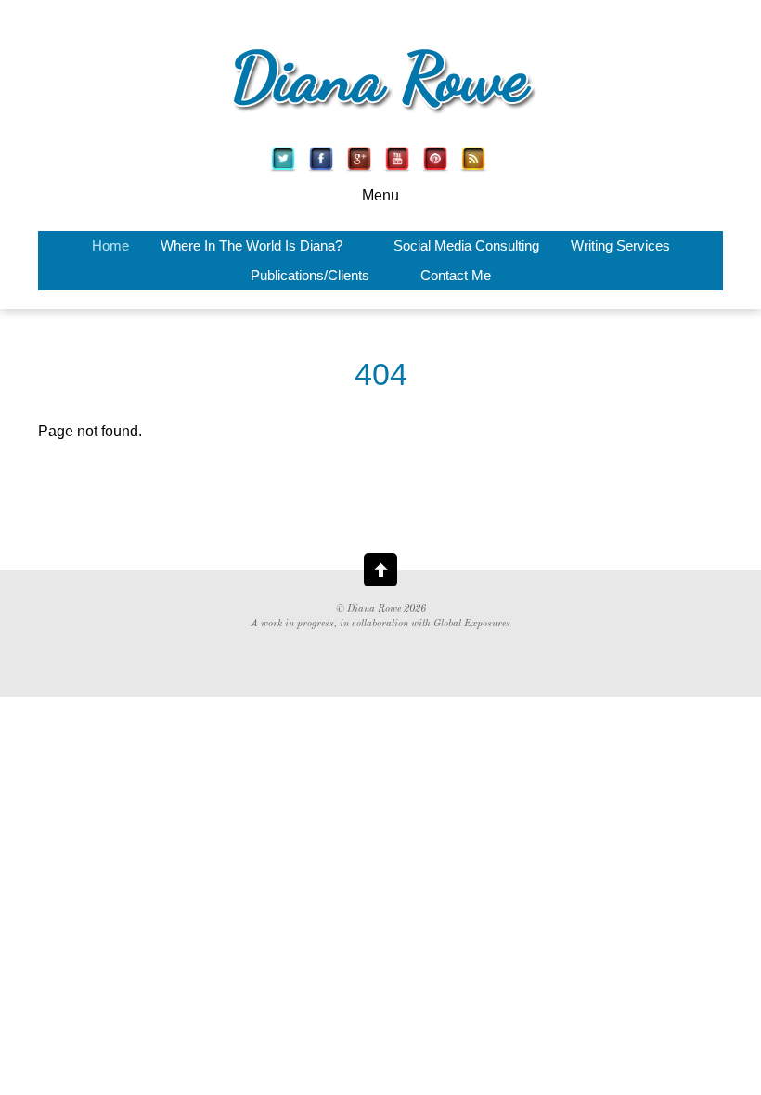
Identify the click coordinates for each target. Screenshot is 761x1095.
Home (110, 245)
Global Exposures (471, 624)
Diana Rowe (374, 609)
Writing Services (620, 245)
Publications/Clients (310, 275)
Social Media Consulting (466, 245)
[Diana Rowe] (380, 117)
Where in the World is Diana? (251, 245)
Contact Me (455, 275)
